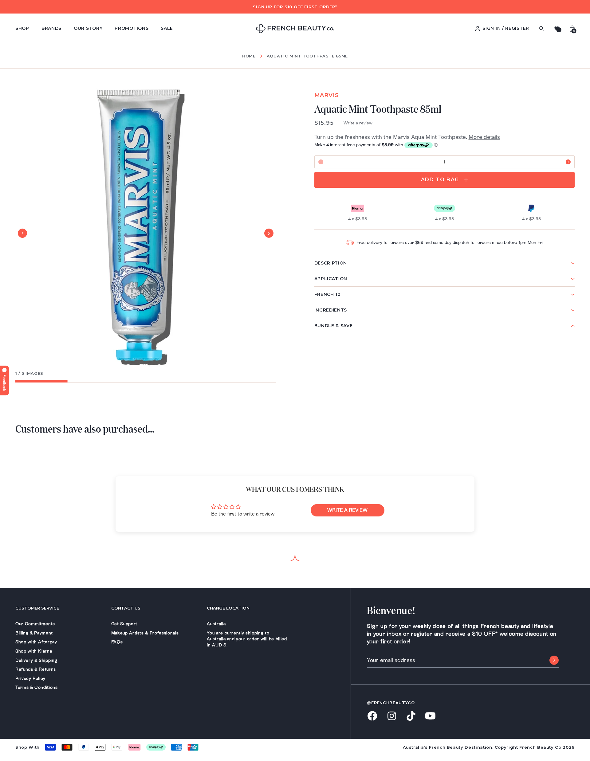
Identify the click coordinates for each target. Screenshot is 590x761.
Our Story (88, 28)
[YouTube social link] (430, 716)
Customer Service (37, 608)
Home (249, 56)
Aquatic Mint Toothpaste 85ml (307, 55)
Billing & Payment (34, 632)
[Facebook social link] (372, 716)
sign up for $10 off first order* (295, 6)
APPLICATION (331, 278)
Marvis (326, 95)
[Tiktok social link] (411, 716)
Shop (22, 28)
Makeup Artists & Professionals (145, 632)
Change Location (228, 608)
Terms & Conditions (36, 687)
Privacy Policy (30, 678)
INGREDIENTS (330, 310)
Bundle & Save (333, 325)
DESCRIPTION (330, 263)
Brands (51, 28)
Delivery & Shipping (36, 660)
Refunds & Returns (35, 669)
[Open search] (541, 28)
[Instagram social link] (391, 716)
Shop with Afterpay (36, 641)
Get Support (124, 623)
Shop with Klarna (33, 651)
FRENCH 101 (328, 294)
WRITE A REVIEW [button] (347, 510)
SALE (167, 28)
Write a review (358, 122)
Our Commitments (35, 623)
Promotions (131, 28)
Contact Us (125, 608)
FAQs (117, 641)
